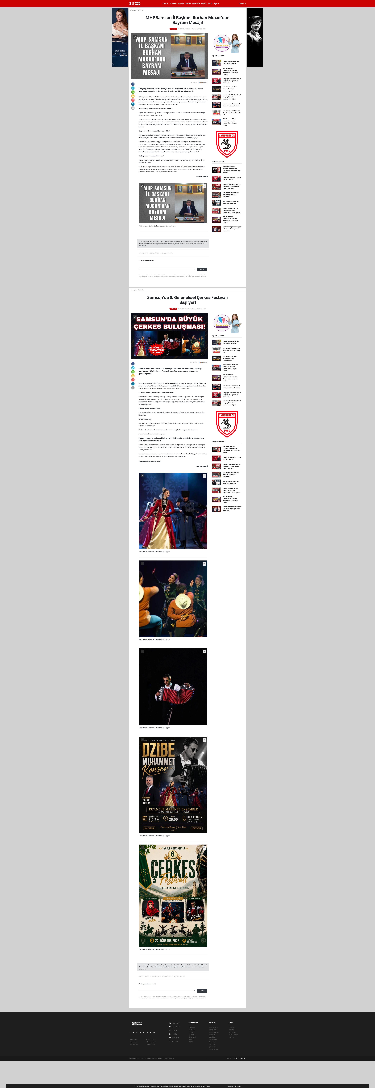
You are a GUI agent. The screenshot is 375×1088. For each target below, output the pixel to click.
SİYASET (181, 4)
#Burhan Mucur (154, 253)
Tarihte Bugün (213, 1039)
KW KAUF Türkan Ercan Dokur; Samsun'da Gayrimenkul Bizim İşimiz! (231, 211)
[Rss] (148, 1032)
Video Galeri (176, 1027)
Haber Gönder (150, 1044)
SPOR (210, 4)
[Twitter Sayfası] (134, 1032)
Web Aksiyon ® (240, 1058)
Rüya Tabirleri (233, 1035)
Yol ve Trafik (213, 1030)
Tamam (238, 1086)
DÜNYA (188, 4)
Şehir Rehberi (213, 1047)
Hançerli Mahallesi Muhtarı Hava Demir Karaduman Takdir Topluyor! (232, 187)
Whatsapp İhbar (151, 1042)
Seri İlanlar (212, 1044)
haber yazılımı (178, 1058)
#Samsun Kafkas (144, 976)
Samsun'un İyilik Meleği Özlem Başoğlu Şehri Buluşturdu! (231, 195)
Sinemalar (212, 1042)
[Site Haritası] (151, 1032)
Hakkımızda (133, 1039)
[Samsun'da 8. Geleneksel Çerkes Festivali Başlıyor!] (169, 336)
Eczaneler (212, 1035)
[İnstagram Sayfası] (137, 1032)
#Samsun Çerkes (156, 976)
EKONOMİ (196, 4)
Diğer (216, 4)
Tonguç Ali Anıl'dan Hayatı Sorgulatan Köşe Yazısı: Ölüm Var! (232, 81)
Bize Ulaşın (175, 1041)
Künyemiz (175, 1038)
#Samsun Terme (167, 976)
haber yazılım (203, 1058)
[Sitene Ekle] (155, 1032)
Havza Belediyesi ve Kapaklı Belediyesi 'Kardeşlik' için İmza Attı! (232, 229)
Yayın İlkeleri (133, 1042)
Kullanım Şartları (151, 1039)
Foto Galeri (175, 1023)
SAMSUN (165, 4)
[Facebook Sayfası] (131, 1032)
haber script (210, 1058)
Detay (231, 1086)
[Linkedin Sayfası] (144, 1032)
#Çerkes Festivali (179, 976)
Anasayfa (133, 10)
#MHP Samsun (143, 253)
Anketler (231, 1030)
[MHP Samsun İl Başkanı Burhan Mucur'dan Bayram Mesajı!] (169, 56)
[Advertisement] (187, 1074)
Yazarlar (174, 1030)
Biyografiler (232, 1032)
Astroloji (231, 1037)
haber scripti (194, 1058)
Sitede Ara (232, 1027)
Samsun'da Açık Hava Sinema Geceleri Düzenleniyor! (230, 89)
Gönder (202, 269)
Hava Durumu (213, 1027)
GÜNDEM (173, 4)
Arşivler (174, 1034)
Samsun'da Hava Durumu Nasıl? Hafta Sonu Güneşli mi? (231, 113)
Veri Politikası (134, 1044)
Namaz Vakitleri (214, 1032)
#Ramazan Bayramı (167, 253)
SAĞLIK (204, 4)
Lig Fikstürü (212, 1037)
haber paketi (186, 1058)
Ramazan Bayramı (187, 97)
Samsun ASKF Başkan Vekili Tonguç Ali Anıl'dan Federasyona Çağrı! (232, 97)
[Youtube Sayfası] (141, 1032)
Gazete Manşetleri (214, 1049)
